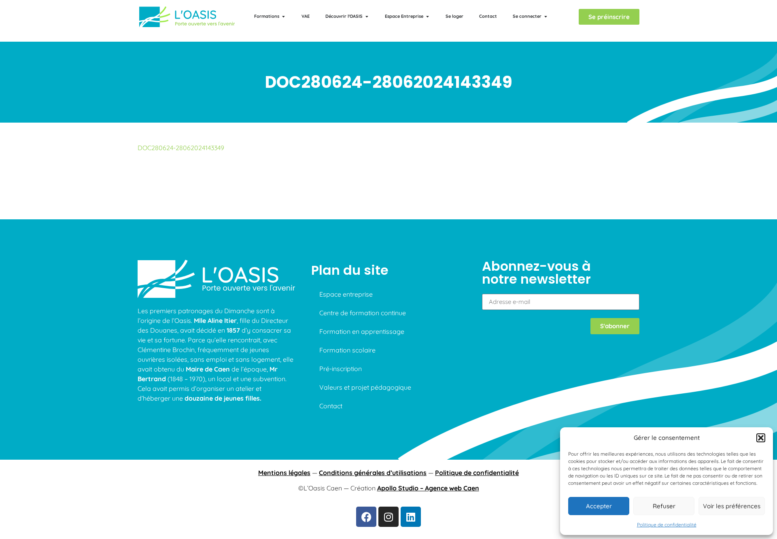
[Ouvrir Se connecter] (545, 16)
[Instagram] (388, 517)
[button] (761, 438)
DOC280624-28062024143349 (181, 148)
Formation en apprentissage (361, 331)
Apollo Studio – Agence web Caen (428, 488)
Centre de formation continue (362, 313)
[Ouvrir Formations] (283, 16)
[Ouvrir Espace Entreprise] (427, 16)
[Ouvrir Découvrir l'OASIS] (367, 16)
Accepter (599, 506)
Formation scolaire (347, 350)
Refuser (664, 506)
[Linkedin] (411, 517)
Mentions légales (284, 473)
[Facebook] (366, 517)
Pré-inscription (340, 369)
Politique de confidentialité (666, 525)
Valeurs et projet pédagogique (365, 387)
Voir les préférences (731, 506)
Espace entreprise (346, 294)
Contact (330, 406)
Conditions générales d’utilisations (373, 473)
